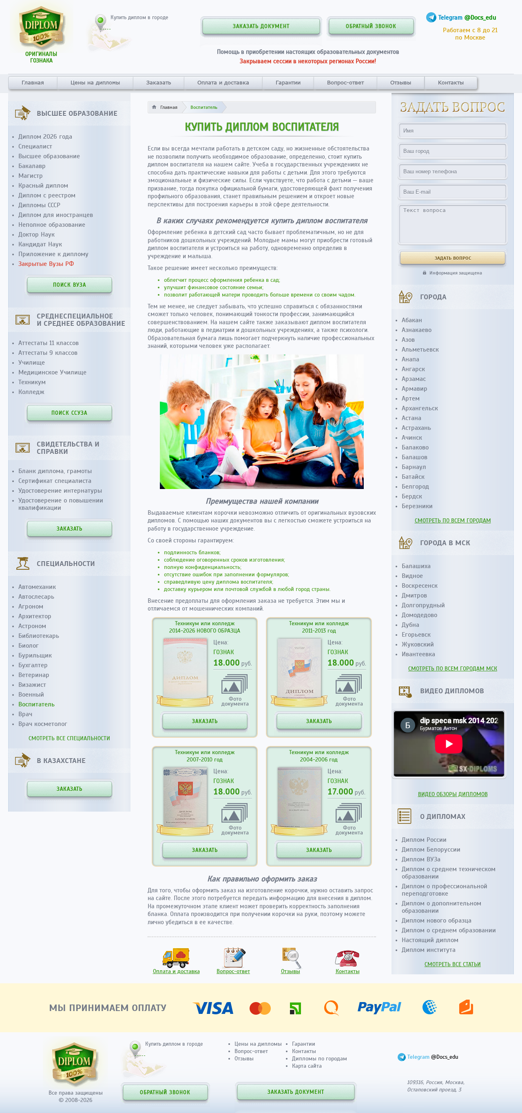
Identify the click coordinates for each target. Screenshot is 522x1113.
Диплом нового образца (436, 920)
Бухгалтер (33, 665)
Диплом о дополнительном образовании (441, 907)
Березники (417, 506)
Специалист (35, 146)
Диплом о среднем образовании (449, 930)
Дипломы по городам (319, 1058)
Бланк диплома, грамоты (55, 471)
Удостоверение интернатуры (60, 491)
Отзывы (400, 82)
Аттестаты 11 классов (48, 343)
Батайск (413, 477)
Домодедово (419, 615)
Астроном (32, 626)
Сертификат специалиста (54, 481)
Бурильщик (35, 655)
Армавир (414, 389)
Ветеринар (33, 675)
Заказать (158, 82)
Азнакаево (416, 330)
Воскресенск (420, 586)
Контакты (451, 82)
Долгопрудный (423, 605)
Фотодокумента (235, 700)
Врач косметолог (42, 724)
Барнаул (414, 467)
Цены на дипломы (95, 82)
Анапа (410, 359)
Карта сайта (307, 1065)
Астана (411, 418)
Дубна (410, 625)
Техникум (32, 382)
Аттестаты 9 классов (47, 353)
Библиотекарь (38, 636)
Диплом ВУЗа (421, 859)
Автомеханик (37, 587)
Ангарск (413, 369)
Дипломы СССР (39, 205)
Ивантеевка (418, 654)
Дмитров (414, 595)
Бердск (412, 496)
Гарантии (288, 82)
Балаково (415, 447)
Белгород (415, 486)
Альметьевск (420, 349)
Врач (25, 714)
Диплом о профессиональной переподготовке (444, 890)
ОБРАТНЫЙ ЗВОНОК (371, 26)
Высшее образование (49, 156)
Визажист (32, 685)
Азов (408, 340)
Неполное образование (51, 225)
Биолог (28, 646)
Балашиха (416, 566)
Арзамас (414, 379)
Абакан (412, 320)
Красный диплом (43, 185)
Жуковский (418, 644)
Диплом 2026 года (45, 137)
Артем (411, 398)
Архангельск (420, 408)
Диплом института (429, 950)
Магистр (30, 176)
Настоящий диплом (430, 940)
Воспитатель (36, 704)
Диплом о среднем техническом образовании (448, 873)
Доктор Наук (36, 234)
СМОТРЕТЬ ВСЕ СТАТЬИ (453, 964)
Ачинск (412, 438)
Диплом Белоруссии (431, 849)
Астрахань (416, 428)
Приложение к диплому (53, 254)
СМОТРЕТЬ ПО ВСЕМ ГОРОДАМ (453, 520)
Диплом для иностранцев (55, 215)
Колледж (31, 392)
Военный (31, 694)
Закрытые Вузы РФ (46, 264)
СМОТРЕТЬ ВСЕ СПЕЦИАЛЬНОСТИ (69, 738)
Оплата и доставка (223, 82)
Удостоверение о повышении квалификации (60, 504)
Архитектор (34, 616)
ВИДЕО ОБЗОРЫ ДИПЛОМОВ (453, 794)
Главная (33, 82)
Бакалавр (32, 166)
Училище (31, 362)
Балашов (414, 457)
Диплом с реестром (46, 195)
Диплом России (424, 840)
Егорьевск (416, 635)
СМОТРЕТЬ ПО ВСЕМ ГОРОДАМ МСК (452, 668)
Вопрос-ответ (345, 82)
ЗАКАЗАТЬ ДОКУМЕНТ (261, 26)
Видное (412, 576)
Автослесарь (36, 597)
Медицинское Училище (52, 372)
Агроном (30, 606)
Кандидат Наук (40, 244)
